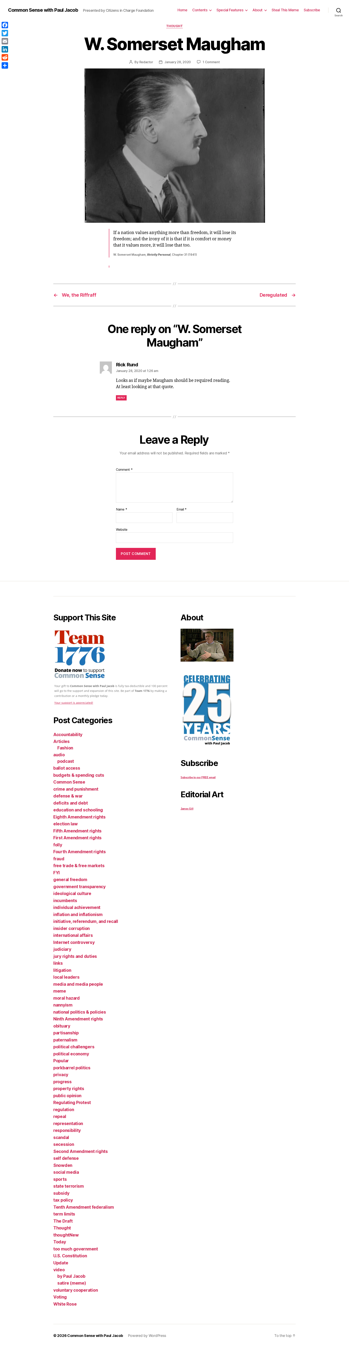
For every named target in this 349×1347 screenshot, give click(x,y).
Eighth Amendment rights (79, 817)
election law (65, 823)
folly (57, 844)
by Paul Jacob (71, 1276)
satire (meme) (71, 1283)
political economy (71, 1053)
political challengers (73, 1046)
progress (62, 1081)
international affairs (73, 935)
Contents (199, 10)
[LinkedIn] (5, 49)
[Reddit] (5, 57)
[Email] (5, 41)
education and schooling (78, 809)
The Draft (63, 1221)
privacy (60, 1074)
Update (60, 1262)
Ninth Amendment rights (78, 1018)
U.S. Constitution (70, 1255)
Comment (124, 470)
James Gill (187, 808)
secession (63, 1144)
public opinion (67, 1095)
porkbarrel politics (71, 1067)
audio (59, 754)
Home (182, 10)
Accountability (67, 734)
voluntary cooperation (75, 1290)
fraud (58, 858)
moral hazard (66, 998)
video (59, 1269)
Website (121, 529)
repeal (59, 1116)
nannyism (63, 1005)
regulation (63, 1109)
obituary (61, 1026)
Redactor (146, 62)
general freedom (70, 879)
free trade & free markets (78, 865)
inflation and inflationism (78, 914)
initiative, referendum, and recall (85, 921)
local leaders (66, 977)
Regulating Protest (72, 1102)
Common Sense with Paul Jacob (43, 10)
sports (60, 1179)
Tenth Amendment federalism (83, 1207)
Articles (61, 741)
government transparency (79, 886)
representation (68, 1123)
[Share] (5, 65)
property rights (68, 1088)
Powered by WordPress (147, 1335)
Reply (121, 397)
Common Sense (69, 782)
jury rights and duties (75, 956)
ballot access (66, 768)
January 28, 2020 (177, 62)
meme (59, 991)
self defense (66, 1158)
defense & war (68, 796)
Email (182, 509)
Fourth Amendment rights (79, 851)
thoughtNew (66, 1235)
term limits (64, 1214)
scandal (61, 1137)
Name (121, 509)
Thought (174, 26)
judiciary (62, 949)
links (58, 963)
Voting (60, 1297)
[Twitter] (5, 33)
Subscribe (312, 10)
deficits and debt (70, 803)
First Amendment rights (77, 837)
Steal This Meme (285, 10)
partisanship (66, 1032)
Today (59, 1241)
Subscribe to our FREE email (198, 777)
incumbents (65, 900)
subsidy (61, 1193)
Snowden (62, 1165)
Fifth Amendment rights (77, 830)
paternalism (65, 1039)
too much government (75, 1248)
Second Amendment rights (80, 1151)
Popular (61, 1060)
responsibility (67, 1130)
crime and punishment (75, 789)
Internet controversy (74, 942)
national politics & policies (79, 1012)
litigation (62, 970)
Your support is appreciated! (73, 703)
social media (66, 1172)
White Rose (65, 1304)
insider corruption (71, 928)
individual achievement (76, 907)
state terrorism (68, 1186)
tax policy (63, 1200)
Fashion (65, 747)
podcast (65, 761)
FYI (56, 872)
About (257, 10)
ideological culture (72, 893)
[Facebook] (5, 25)
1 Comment (211, 62)
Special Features (230, 10)
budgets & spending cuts (78, 775)
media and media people (78, 984)
